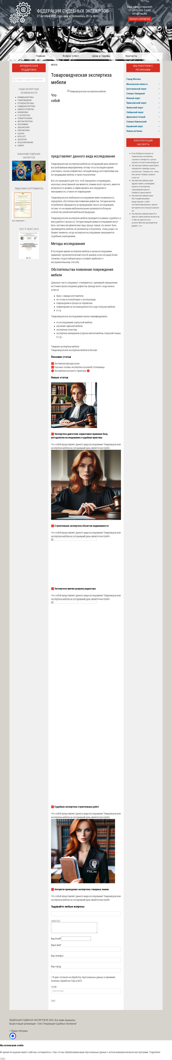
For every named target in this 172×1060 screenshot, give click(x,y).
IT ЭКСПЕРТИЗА (23, 115)
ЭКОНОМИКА (22, 124)
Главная (40, 55)
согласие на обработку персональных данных (81, 977)
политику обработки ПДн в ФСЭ (66, 980)
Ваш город (56, 966)
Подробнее (154, 1052)
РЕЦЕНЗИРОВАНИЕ (25, 142)
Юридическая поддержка (29, 67)
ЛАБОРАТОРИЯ (23, 127)
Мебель (54, 65)
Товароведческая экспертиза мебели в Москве (74, 350)
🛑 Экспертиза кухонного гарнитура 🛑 (70, 370)
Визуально (54, 921)
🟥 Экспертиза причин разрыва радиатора (73, 588)
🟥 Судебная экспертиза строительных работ (75, 806)
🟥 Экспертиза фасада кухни (65, 363)
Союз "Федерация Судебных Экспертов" (57, 1023)
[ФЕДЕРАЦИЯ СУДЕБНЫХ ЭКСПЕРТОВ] (20, 22)
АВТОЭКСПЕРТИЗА (25, 121)
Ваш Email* (56, 938)
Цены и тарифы (101, 55)
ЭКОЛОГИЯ (22, 139)
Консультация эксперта (143, 142)
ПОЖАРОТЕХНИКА (24, 118)
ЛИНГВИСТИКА (23, 130)
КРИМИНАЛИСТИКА (25, 97)
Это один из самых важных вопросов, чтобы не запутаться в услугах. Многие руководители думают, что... (146, 220)
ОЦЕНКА (20, 133)
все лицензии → (19, 220)
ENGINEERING (22, 112)
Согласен (2, 1058)
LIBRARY (20, 145)
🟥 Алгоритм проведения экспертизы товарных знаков (80, 889)
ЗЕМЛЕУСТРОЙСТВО (25, 109)
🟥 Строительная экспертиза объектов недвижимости (80, 525)
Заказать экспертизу (139, 19)
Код (58, 921)
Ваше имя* (56, 945)
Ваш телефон (57, 955)
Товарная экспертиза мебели (65, 346)
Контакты (131, 55)
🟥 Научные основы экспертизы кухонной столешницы (78, 367)
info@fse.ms (139, 13)
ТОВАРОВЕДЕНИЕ (24, 100)
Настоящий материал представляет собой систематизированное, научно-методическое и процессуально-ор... (146, 204)
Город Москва (133, 79)
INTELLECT (21, 136)
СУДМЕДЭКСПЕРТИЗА (26, 106)
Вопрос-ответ (71, 55)
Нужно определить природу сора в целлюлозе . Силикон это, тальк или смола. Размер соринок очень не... (145, 171)
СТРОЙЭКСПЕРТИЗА (25, 103)
